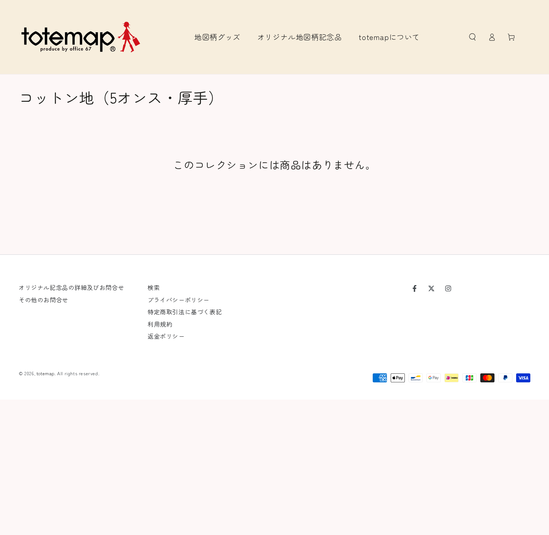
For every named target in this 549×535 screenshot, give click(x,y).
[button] (472, 37)
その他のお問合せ (43, 299)
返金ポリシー (166, 335)
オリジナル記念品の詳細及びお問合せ (71, 287)
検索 (154, 287)
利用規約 (160, 324)
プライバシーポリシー (179, 299)
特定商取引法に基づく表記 (185, 311)
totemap (46, 373)
